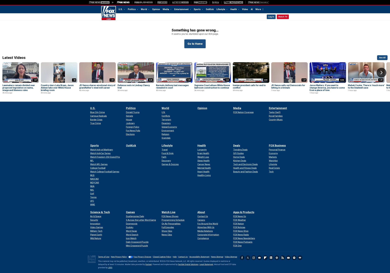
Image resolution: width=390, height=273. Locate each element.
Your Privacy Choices (142, 257)
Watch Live (168, 212)
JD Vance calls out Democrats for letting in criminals (288, 86)
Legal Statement (206, 264)
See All (382, 58)
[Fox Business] (144, 2)
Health (233, 9)
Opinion (156, 9)
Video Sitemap (231, 257)
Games (130, 212)
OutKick (210, 9)
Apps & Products (243, 212)
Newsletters (288, 257)
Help (175, 257)
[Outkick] (215, 2)
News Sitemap (217, 257)
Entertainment (181, 9)
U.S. (121, 9)
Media (166, 9)
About (201, 212)
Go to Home (195, 43)
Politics (132, 9)
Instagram (253, 257)
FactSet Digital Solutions (188, 264)
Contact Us (183, 257)
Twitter (248, 257)
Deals (236, 145)
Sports (197, 9)
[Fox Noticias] (233, 2)
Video (245, 9)
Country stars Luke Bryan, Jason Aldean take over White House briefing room (57, 87)
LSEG (110, 268)
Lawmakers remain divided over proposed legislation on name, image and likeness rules (18, 87)
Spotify (294, 257)
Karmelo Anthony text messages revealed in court (172, 86)
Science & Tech (100, 212)
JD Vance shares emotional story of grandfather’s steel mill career (97, 86)
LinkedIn (271, 257)
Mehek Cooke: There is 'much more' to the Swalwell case (366, 86)
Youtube (259, 257)
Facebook (242, 257)
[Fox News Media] (123, 2)
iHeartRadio (300, 257)
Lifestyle (221, 9)
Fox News (108, 13)
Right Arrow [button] (381, 73)
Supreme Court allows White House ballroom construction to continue (212, 86)
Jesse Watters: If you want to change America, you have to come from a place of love (327, 87)
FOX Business (277, 145)
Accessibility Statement (199, 257)
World (144, 9)
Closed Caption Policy (162, 257)
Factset (148, 264)
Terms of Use (103, 257)
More (258, 9)
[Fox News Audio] (180, 2)
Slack (277, 257)
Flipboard (265, 257)
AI (252, 9)
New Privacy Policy (119, 257)
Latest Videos (14, 58)
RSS (282, 257)
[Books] (258, 2)
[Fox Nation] (162, 2)
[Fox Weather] (200, 2)
